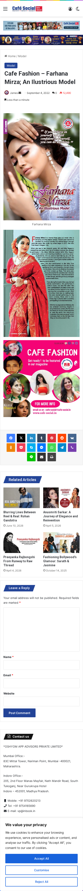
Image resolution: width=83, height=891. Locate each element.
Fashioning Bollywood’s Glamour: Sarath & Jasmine (60, 561)
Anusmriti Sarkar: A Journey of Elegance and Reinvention (60, 516)
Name (8, 657)
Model (22, 56)
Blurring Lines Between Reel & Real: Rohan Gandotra (19, 516)
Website (8, 693)
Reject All (41, 881)
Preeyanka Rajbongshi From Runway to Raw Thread (19, 561)
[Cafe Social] (28, 9)
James (14, 92)
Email (8, 675)
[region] (41, 854)
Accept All (41, 858)
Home (11, 56)
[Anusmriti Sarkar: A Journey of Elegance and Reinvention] (61, 497)
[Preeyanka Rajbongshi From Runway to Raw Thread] (21, 542)
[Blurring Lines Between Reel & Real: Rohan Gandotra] (21, 497)
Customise (41, 870)
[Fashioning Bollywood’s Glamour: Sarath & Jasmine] (61, 542)
